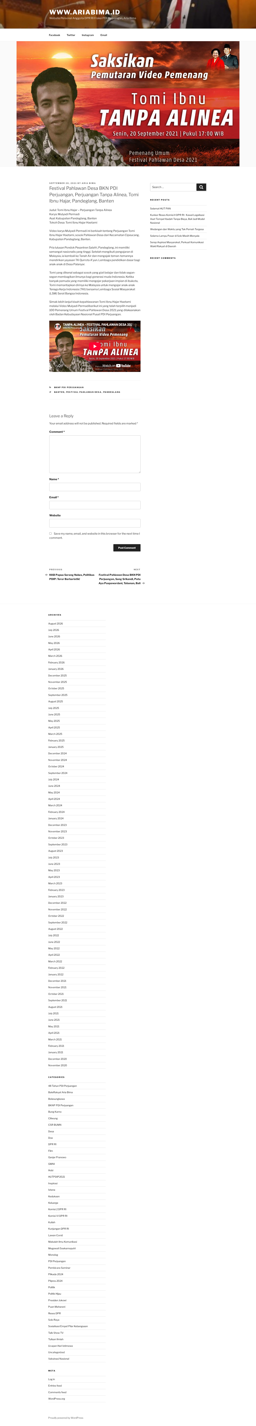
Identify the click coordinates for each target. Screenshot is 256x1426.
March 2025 (55, 733)
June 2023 (54, 863)
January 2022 (55, 974)
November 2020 (57, 1065)
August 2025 (55, 701)
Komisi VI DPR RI (57, 1215)
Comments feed (57, 1392)
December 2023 (57, 824)
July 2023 (53, 857)
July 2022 (53, 935)
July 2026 (53, 629)
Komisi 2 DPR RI (57, 1209)
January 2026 (56, 668)
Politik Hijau (54, 1293)
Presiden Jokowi (57, 1300)
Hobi (50, 1170)
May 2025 (54, 720)
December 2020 (57, 1058)
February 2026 (56, 662)
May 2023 (54, 870)
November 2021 (57, 987)
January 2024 (56, 818)
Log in (51, 1379)
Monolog (53, 1254)
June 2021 (54, 1019)
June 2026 (54, 636)
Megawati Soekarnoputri (62, 1248)
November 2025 (57, 681)
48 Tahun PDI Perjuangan (62, 1085)
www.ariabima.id (84, 12)
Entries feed (55, 1385)
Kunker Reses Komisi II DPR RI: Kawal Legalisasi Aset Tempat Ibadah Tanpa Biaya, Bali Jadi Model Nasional (177, 218)
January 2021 (55, 1052)
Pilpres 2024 (55, 1280)
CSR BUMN (54, 1124)
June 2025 (54, 714)
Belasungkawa (56, 1098)
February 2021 (56, 1045)
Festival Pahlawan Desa (84, 392)
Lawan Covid (55, 1235)
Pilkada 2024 (55, 1274)
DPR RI (52, 1144)
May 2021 (53, 1026)
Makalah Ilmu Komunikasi (62, 1241)
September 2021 (57, 1000)
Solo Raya (53, 1319)
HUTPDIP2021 (56, 1176)
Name (54, 479)
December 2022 (57, 902)
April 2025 (54, 727)
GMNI (51, 1163)
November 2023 (57, 831)
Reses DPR (54, 1313)
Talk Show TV (56, 1332)
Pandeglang (112, 392)
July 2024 (53, 779)
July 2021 (53, 1013)
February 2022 (56, 967)
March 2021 (55, 1039)
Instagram (88, 35)
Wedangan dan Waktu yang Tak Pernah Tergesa (177, 229)
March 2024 (55, 805)
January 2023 (56, 896)
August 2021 (55, 1006)
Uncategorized (56, 1352)
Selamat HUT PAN (160, 208)
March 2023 (55, 883)
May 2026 (54, 642)
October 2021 (56, 993)
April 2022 (54, 954)
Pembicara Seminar (59, 1267)
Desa (51, 1131)
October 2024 (56, 766)
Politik (51, 1287)
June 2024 (54, 785)
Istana (51, 1189)
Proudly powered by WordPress (65, 1417)
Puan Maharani (56, 1306)
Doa (50, 1137)
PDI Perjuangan (57, 1261)
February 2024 (56, 811)
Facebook (54, 35)
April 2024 (54, 798)
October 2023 (56, 837)
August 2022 (55, 928)
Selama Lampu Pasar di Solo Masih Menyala (174, 235)
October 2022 (56, 915)
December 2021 (57, 980)
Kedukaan (54, 1196)
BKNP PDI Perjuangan (69, 387)
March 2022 (55, 961)
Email (103, 35)
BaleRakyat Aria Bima (60, 1092)
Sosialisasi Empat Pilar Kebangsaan (68, 1326)
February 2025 (56, 740)
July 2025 (53, 707)
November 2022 (57, 909)
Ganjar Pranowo (57, 1157)
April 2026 (54, 649)
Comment (57, 431)
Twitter (71, 35)
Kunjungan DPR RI (58, 1228)
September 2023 (57, 844)
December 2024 (57, 753)
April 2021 (54, 1032)
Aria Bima (89, 183)
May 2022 (54, 948)
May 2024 (54, 792)
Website (55, 515)
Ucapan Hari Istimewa (60, 1345)
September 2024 (57, 772)
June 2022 (54, 941)
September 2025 (57, 694)
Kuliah (51, 1222)
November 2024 (57, 759)
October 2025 (56, 688)
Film (50, 1150)
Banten (59, 392)
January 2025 (56, 746)
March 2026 (55, 655)
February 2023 (56, 889)
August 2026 (55, 623)
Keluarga (53, 1202)
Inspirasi (52, 1183)
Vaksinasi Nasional (58, 1358)
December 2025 (57, 675)
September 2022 (57, 922)
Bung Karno (54, 1111)
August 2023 (55, 850)
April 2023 (54, 876)
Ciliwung (53, 1118)
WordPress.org (56, 1398)
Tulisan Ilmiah (55, 1339)
